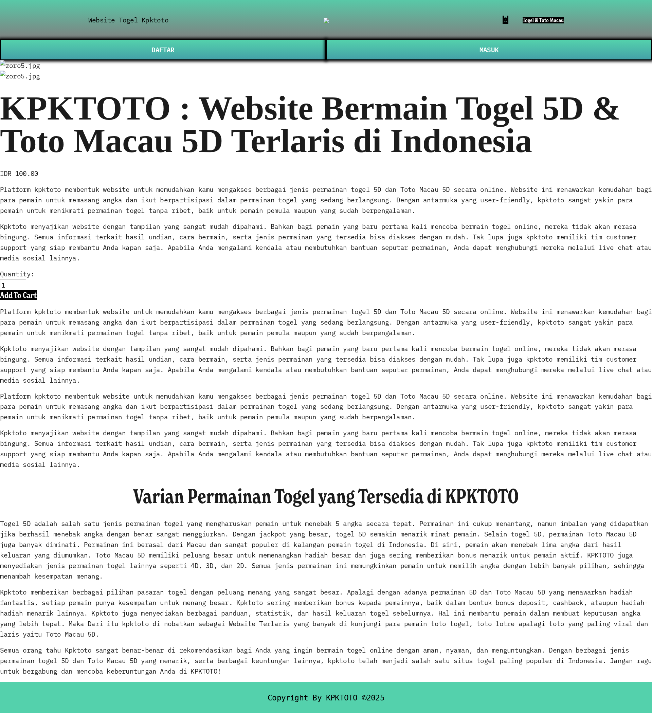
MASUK (489, 49)
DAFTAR (162, 49)
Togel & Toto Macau (543, 20)
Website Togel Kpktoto (128, 19)
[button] (18, 295)
